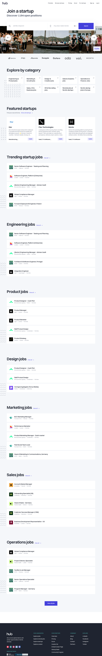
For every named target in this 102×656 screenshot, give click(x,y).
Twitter (85, 644)
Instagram (85, 641)
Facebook (85, 639)
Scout (53, 641)
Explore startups (38, 641)
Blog (71, 639)
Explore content (37, 644)
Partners (72, 644)
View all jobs (51, 603)
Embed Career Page (57, 647)
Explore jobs (36, 636)
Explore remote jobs (39, 639)
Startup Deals (55, 649)
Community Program (57, 652)
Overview (54, 636)
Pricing (54, 639)
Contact (72, 641)
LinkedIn (85, 636)
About (72, 636)
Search (86, 26)
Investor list (55, 644)
